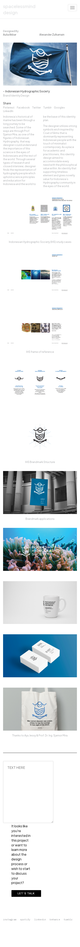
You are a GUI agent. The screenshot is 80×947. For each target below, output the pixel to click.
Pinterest (8, 107)
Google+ (59, 107)
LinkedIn (8, 111)
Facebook (23, 107)
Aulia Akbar (9, 34)
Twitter (36, 107)
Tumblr (47, 107)
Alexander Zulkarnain (51, 34)
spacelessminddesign (19, 9)
